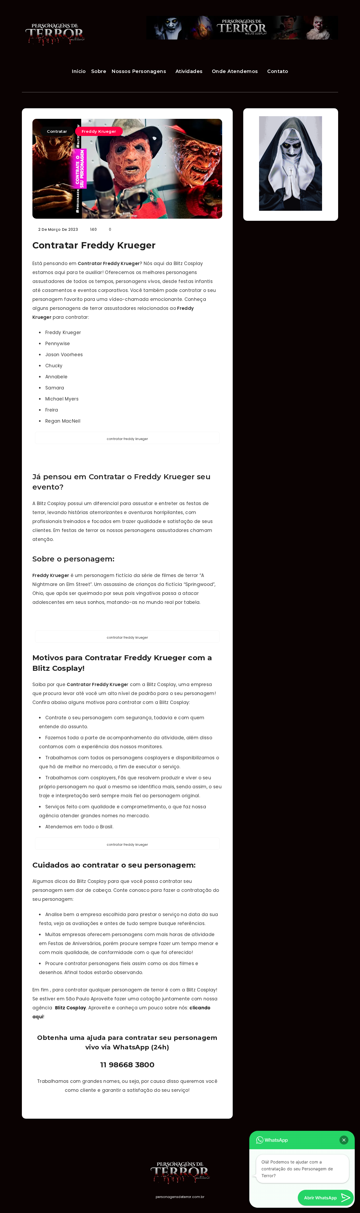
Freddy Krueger (99, 131)
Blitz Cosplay (70, 1008)
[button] (343, 1140)
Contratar (57, 131)
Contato (277, 71)
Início (79, 71)
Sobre (98, 71)
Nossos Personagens (138, 71)
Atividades (189, 71)
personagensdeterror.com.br (180, 1197)
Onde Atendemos (235, 71)
